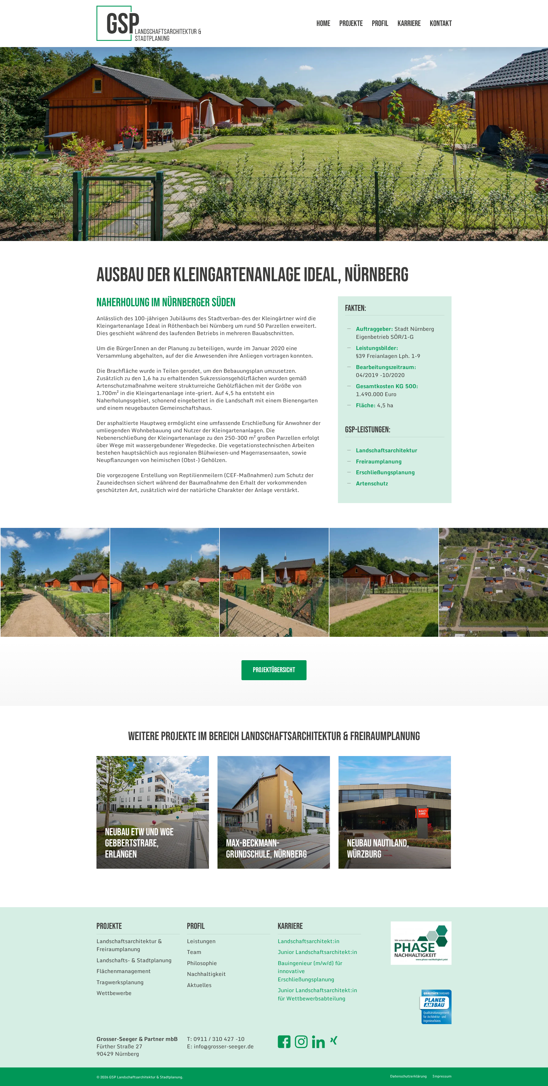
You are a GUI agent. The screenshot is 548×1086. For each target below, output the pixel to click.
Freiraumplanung (379, 461)
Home (323, 24)
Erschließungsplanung (385, 472)
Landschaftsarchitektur (386, 450)
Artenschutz (372, 483)
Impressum (442, 1076)
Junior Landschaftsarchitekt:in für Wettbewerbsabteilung (317, 994)
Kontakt (441, 24)
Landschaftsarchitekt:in (308, 941)
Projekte (351, 24)
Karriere (409, 24)
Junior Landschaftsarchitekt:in (317, 951)
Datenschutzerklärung (408, 1076)
